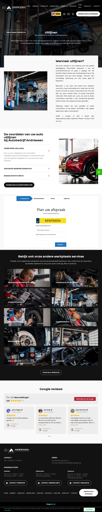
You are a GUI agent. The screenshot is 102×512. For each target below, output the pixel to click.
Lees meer (8, 510)
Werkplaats (54, 6)
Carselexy (44, 6)
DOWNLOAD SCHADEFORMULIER (19, 185)
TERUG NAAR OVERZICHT (16, 32)
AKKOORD (89, 509)
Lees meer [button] (10, 425)
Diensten (64, 6)
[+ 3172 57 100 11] (99, 172)
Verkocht (87, 6)
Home (28, 6)
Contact (96, 6)
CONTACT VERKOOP (17, 483)
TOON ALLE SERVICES (51, 372)
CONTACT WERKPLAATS (50, 483)
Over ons (56, 493)
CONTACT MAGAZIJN (80, 483)
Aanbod (35, 6)
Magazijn (72, 6)
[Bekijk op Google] (8, 411)
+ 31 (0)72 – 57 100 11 (13, 460)
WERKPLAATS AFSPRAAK (88, 14)
